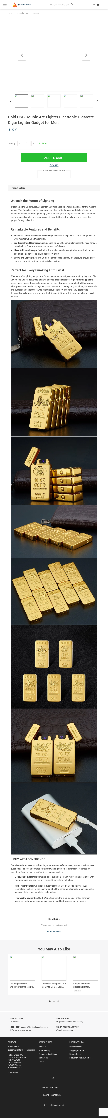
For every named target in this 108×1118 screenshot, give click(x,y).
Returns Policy (75, 1054)
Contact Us (43, 1058)
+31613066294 (14, 1046)
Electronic (35, 13)
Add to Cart (54, 158)
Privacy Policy (44, 1050)
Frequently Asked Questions (80, 1058)
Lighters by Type (22, 13)
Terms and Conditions (48, 1054)
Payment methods (76, 1046)
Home (10, 13)
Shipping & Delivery (77, 1050)
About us (42, 1046)
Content (42, 1061)
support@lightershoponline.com (21, 1050)
